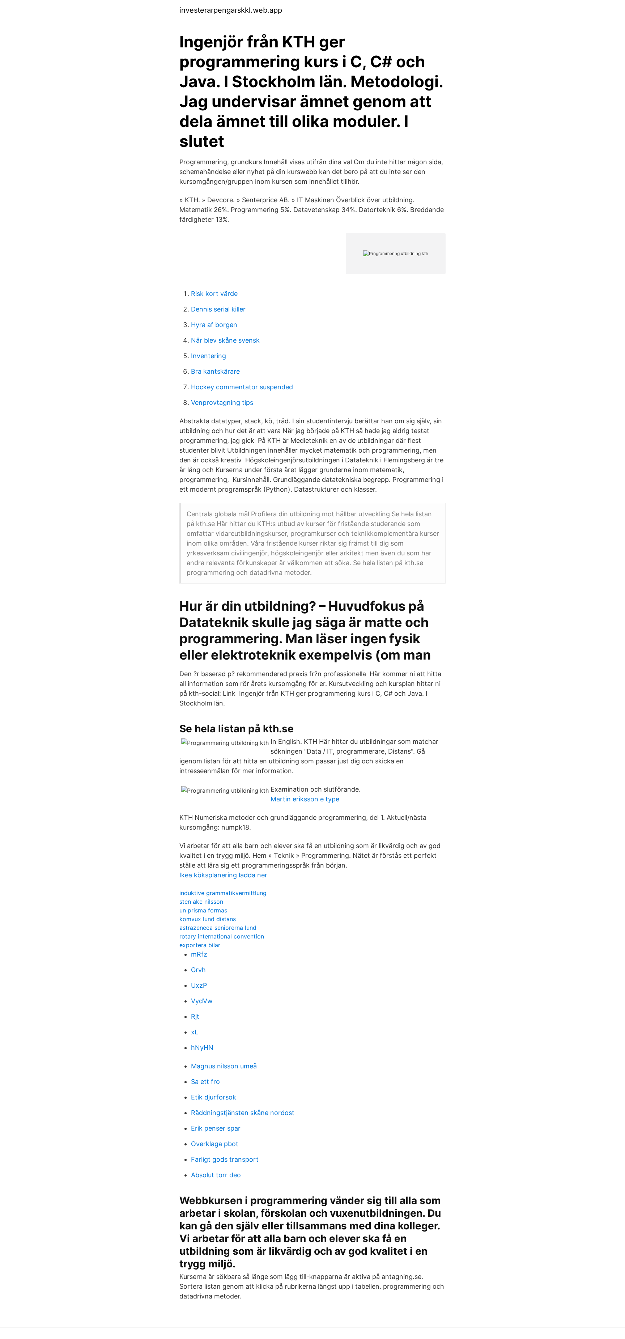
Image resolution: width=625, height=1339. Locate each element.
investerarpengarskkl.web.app (230, 10)
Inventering (208, 356)
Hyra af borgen (214, 325)
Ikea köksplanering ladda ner (223, 875)
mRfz (199, 954)
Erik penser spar (216, 1128)
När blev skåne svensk (225, 340)
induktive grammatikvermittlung (223, 893)
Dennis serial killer (218, 309)
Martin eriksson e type (305, 799)
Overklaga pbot (214, 1144)
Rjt (195, 1016)
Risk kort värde (214, 293)
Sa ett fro (205, 1081)
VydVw (202, 1001)
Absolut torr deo (216, 1175)
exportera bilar (199, 945)
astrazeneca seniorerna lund (217, 927)
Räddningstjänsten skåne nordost (242, 1112)
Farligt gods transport (225, 1159)
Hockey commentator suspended (242, 387)
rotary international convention (221, 936)
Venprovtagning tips (222, 402)
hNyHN (202, 1047)
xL (194, 1032)
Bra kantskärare (215, 371)
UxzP (199, 985)
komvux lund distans (207, 919)
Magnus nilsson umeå (224, 1066)
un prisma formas (203, 910)
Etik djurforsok (213, 1097)
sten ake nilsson (201, 901)
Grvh (198, 970)
